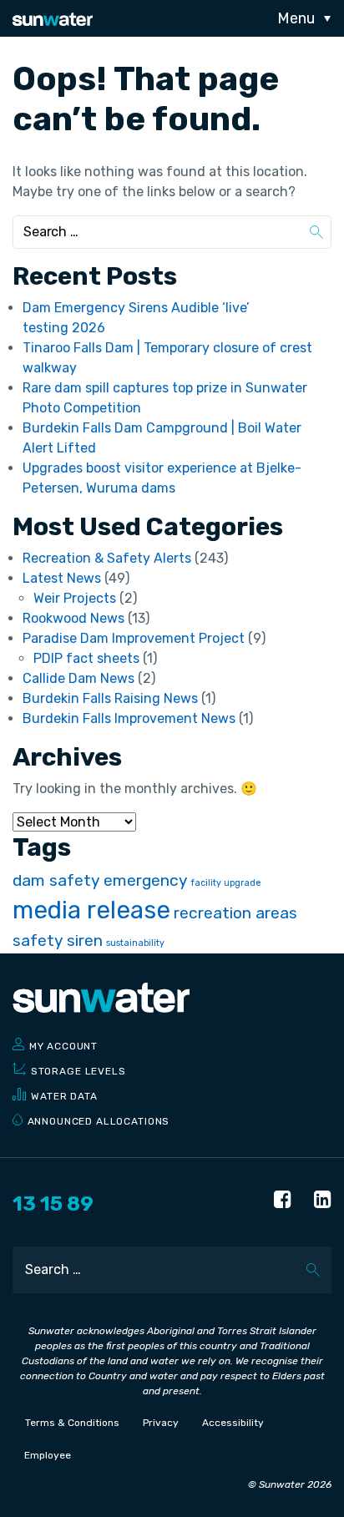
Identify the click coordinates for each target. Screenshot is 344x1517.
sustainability (135, 943)
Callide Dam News (78, 678)
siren (85, 940)
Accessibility (233, 1423)
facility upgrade (226, 882)
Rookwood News (73, 618)
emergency (146, 880)
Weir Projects (74, 598)
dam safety (56, 880)
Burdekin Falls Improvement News (129, 718)
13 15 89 (53, 1204)
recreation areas (235, 913)
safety (38, 940)
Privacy (161, 1423)
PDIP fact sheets (86, 658)
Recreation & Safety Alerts (107, 558)
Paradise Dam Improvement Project (134, 638)
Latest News (62, 578)
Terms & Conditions (72, 1423)
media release (91, 910)
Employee (47, 1455)
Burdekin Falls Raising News (110, 698)
